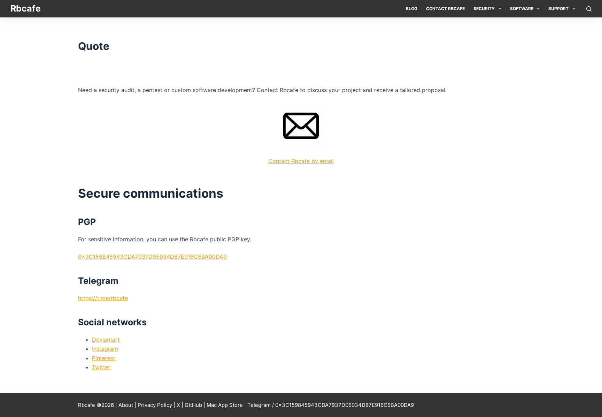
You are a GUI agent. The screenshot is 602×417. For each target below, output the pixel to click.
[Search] (589, 9)
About (125, 405)
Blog (411, 8)
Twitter (101, 367)
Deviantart (106, 339)
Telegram (259, 405)
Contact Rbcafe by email (301, 161)
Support (558, 8)
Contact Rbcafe (445, 8)
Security (484, 8)
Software (521, 8)
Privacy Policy (155, 405)
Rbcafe (25, 8)
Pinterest (103, 358)
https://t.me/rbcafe (103, 298)
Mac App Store (225, 405)
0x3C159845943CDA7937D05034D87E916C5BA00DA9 (152, 256)
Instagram (105, 348)
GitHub (193, 405)
